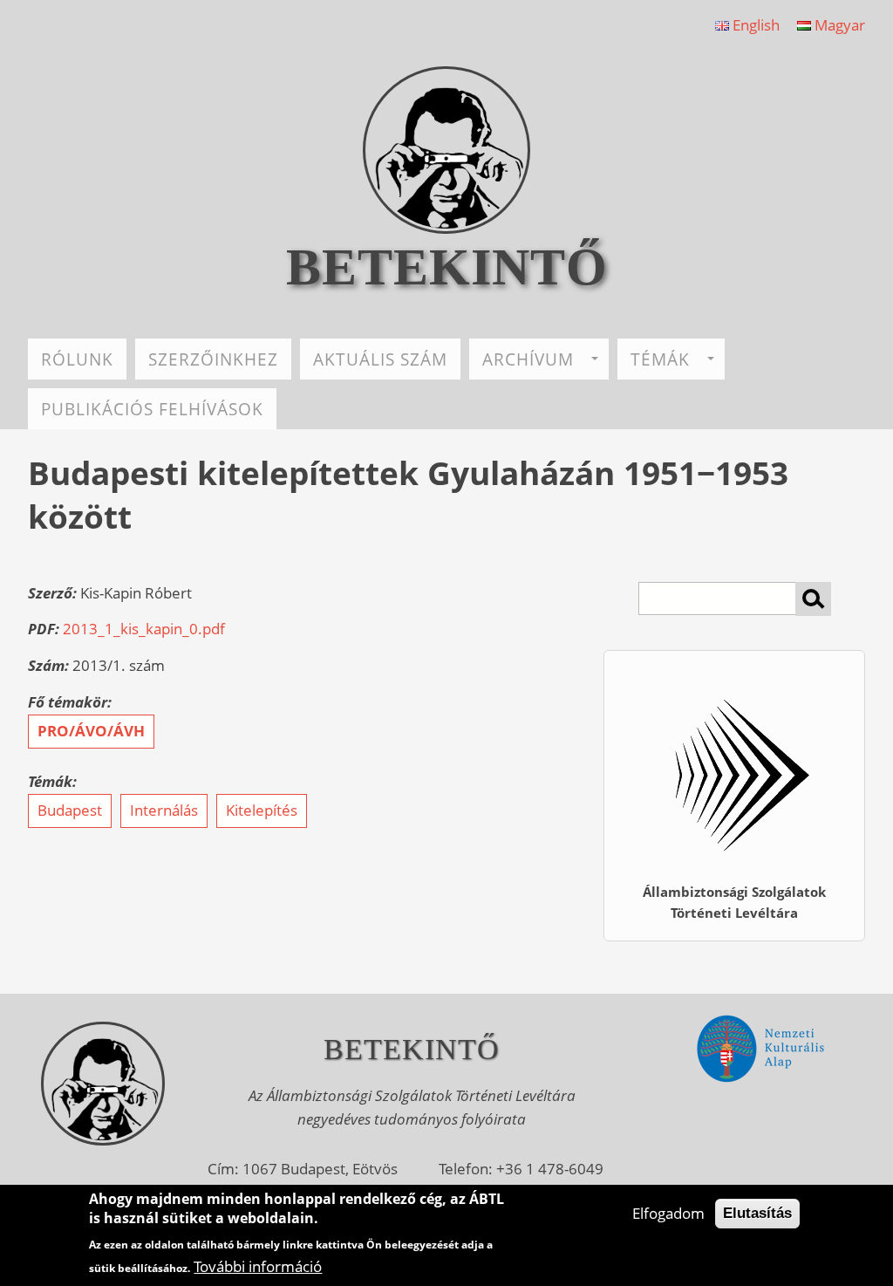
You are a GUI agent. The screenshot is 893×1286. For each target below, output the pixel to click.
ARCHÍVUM (528, 359)
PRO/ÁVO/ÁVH (91, 731)
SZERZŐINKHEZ (213, 359)
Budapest (69, 810)
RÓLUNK (77, 359)
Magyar (838, 25)
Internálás (164, 810)
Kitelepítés (261, 810)
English (754, 25)
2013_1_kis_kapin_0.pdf (144, 629)
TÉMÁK (660, 359)
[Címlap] (446, 228)
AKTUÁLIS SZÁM (380, 359)
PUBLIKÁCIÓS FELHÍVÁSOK (152, 409)
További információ (258, 1266)
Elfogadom (668, 1213)
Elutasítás (757, 1213)
